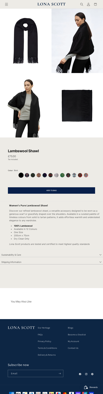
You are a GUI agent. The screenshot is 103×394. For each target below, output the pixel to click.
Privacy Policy (44, 341)
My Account (73, 341)
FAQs (40, 334)
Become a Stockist (77, 334)
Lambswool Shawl (23, 151)
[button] (6, 4)
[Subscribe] (59, 373)
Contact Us (73, 348)
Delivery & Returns (47, 354)
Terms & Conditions (47, 348)
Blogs (70, 327)
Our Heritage (44, 327)
